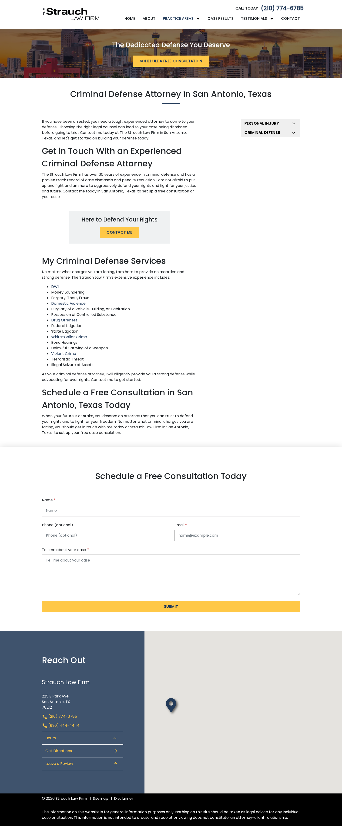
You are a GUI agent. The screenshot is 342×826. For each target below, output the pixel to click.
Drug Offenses (64, 320)
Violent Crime (63, 353)
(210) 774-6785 (282, 8)
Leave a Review (59, 763)
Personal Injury (262, 123)
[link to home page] (71, 14)
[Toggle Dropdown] (199, 19)
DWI (55, 286)
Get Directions (58, 750)
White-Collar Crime (69, 337)
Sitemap (100, 798)
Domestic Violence (68, 303)
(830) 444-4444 (63, 725)
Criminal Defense (262, 132)
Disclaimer (123, 798)
